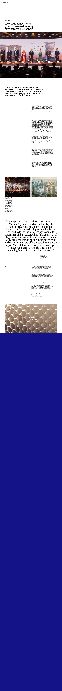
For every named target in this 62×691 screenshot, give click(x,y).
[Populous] (5, 2)
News (6, 20)
